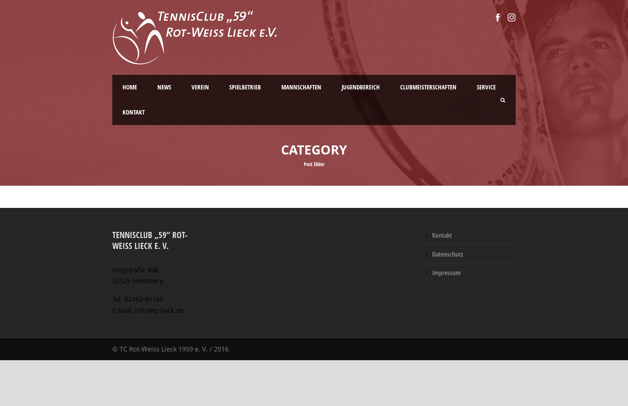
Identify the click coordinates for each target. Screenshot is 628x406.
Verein (200, 87)
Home (129, 87)
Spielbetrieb (245, 87)
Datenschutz (447, 254)
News (164, 87)
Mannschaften (301, 87)
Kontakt (133, 112)
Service (486, 87)
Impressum (446, 272)
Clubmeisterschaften (428, 87)
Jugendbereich (361, 87)
